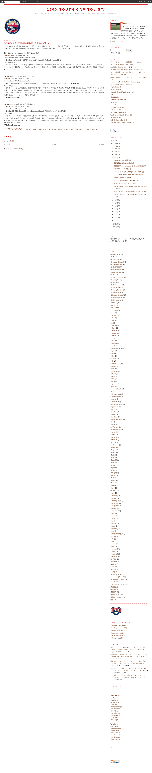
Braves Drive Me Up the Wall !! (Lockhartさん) (125, 82)
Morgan (112, 480)
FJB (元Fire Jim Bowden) (118, 120)
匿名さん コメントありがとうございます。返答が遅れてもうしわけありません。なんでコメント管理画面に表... (128, 663)
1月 (116, 220)
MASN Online (114, 97)
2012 (114, 140)
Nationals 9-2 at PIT (10, 78)
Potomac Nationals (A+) (118, 630)
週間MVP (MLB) (115, 594)
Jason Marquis (115, 733)
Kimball (112, 435)
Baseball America (116, 105)
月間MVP (113, 592)
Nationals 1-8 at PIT (10, 106)
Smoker (113, 544)
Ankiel (112, 318)
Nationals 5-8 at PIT (10, 55)
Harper (112, 414)
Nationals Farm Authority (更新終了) (122, 122)
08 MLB (113, 257)
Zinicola (113, 582)
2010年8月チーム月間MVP (123, 177)
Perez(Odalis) (114, 506)
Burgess (113, 343)
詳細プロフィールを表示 (117, 41)
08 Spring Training (116, 264)
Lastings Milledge (116, 706)
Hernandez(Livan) (51, 129)
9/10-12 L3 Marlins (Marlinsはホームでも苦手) (129, 175)
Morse (112, 483)
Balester (113, 325)
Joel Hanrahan (115, 709)
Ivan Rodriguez (115, 737)
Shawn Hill (113, 704)
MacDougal (114, 447)
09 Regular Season (116, 277)
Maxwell (113, 460)
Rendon (112, 526)
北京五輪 (113, 600)
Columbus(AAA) (115, 363)
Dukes (112, 379)
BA (111, 323)
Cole (111, 361)
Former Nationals (116, 389)
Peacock (113, 498)
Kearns (112, 432)
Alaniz (112, 313)
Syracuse (113, 556)
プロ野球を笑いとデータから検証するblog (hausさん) (127, 69)
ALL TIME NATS (115, 315)
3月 (116, 214)
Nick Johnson (114, 711)
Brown (112, 341)
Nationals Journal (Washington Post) (122, 92)
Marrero (112, 452)
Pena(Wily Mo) (115, 500)
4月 (116, 211)
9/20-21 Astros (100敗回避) (122, 169)
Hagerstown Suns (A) (117, 633)
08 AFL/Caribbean (15, 129)
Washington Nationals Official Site (121, 115)
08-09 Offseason (115, 269)
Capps (112, 351)
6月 (116, 206)
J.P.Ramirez (114, 427)
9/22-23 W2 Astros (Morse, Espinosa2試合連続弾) (130, 166)
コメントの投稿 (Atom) (15, 149)
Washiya (113, 564)
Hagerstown (114, 407)
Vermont (113, 561)
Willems (113, 569)
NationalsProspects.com (118, 100)
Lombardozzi (114, 445)
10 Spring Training (116, 290)
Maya (112, 462)
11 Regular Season (116, 295)
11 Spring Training (116, 297)
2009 (114, 224)
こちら (112, 236)
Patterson (113, 495)
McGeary (113, 465)
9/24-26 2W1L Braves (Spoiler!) (124, 163)
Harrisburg (113, 417)
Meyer (112, 468)
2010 (114, 146)
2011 (114, 143)
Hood (112, 424)
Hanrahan (113, 412)
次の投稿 (7, 144)
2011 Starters (114, 308)
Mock (112, 478)
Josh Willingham (115, 728)
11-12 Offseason (115, 300)
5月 (116, 209)
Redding (113, 523)
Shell (112, 541)
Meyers (112, 470)
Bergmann (113, 330)
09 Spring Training (116, 280)
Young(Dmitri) (114, 574)
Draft (112, 376)
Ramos (112, 516)
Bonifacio (113, 336)
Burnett (112, 346)
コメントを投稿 (9, 141)
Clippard (113, 358)
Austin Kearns (115, 715)
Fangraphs (113, 102)
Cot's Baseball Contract (118, 110)
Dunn (112, 381)
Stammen (113, 549)
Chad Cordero (114, 700)
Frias (112, 391)
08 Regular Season (116, 262)
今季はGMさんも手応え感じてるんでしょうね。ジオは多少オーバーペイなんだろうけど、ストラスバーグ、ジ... (129, 657)
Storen (112, 551)
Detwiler (113, 374)
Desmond (113, 371)
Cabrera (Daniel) (115, 348)
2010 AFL (113, 303)
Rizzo (112, 531)
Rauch (112, 518)
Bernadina (113, 333)
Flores (112, 386)
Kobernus (113, 437)
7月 (116, 203)
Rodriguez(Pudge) (77, 129)
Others (112, 748)
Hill (111, 422)
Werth (112, 567)
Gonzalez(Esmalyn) (116, 396)
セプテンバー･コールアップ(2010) (125, 183)
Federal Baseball (115, 89)
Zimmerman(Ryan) (91, 129)
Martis (112, 457)
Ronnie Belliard (115, 713)
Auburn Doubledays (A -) (118, 635)
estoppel (126, 23)
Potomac (113, 508)
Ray (111, 521)
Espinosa (40, 129)
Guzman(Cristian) (116, 404)
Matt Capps (114, 720)
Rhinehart (113, 529)
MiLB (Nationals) (115, 117)
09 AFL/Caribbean (116, 272)
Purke (112, 513)
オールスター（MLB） (117, 584)
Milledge (113, 473)
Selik (112, 539)
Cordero (113, 366)
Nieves (112, 485)
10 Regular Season (29, 129)
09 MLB (113, 275)
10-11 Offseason (115, 292)
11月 (116, 152)
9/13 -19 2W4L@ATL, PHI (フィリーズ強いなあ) (129, 172)
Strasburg (113, 554)
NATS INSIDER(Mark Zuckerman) (121, 84)
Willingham (114, 572)
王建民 (112, 587)
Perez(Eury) (114, 503)
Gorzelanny (114, 402)
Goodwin (113, 399)
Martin (112, 455)
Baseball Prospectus (117, 107)
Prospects (113, 511)
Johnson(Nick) (115, 429)
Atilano (112, 320)
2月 (116, 217)
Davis (112, 368)
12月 (116, 149)
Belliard (112, 328)
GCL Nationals (115, 394)
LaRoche (113, 442)
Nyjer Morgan (114, 730)
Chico (112, 356)
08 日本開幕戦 (115, 267)
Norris (112, 488)
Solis (112, 546)
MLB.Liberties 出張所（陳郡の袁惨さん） (123, 64)
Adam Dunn (114, 726)
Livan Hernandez (115, 735)
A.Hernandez (114, 310)
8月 (116, 200)
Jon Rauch (113, 698)
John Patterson (115, 696)
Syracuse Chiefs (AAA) (118, 625)
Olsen (112, 493)
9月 (116, 157)
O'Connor (113, 490)
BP (111, 338)
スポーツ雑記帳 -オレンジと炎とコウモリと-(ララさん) (128, 72)
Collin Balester (115, 739)
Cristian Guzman (115, 722)
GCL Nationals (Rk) (116, 638)
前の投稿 (101, 144)
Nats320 (113, 95)
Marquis (67, 129)
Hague (112, 409)
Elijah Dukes (114, 717)
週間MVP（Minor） (116, 597)
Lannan (61, 129)
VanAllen (113, 559)
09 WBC (113, 282)
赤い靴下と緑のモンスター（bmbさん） (123, 67)
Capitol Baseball (115, 87)
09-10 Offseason (115, 285)
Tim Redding (114, 702)
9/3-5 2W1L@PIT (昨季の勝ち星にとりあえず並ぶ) (130, 191)
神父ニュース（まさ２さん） (119, 75)
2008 (114, 227)
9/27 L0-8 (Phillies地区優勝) (123, 160)
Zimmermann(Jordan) (117, 579)
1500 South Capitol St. (76, 9)
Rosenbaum (114, 536)
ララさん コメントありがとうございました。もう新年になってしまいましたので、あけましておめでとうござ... (128, 650)
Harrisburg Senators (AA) (118, 628)
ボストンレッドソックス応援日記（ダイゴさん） (126, 62)
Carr (111, 353)
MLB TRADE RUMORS (118, 112)
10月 (116, 155)
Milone (112, 475)
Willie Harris (114, 724)
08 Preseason (114, 259)
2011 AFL (113, 305)
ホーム (54, 144)
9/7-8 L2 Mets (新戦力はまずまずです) (127, 180)
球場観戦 (113, 589)
